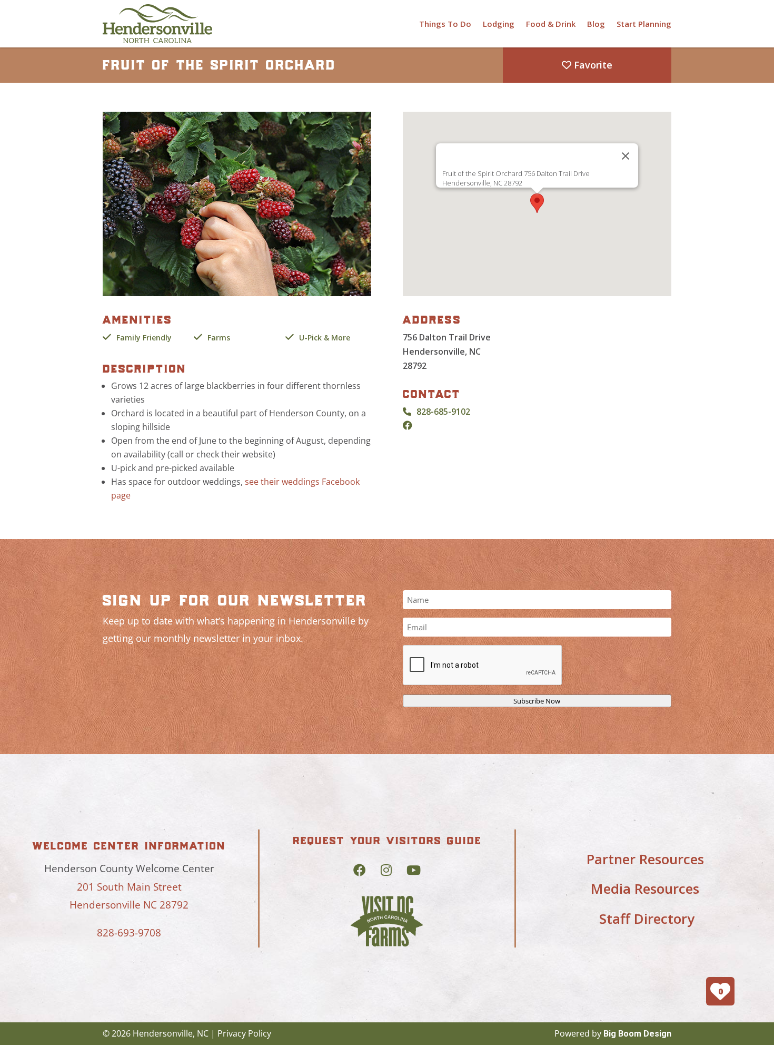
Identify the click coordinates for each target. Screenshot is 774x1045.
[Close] (625, 156)
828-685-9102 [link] (443, 411)
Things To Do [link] (445, 23)
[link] (157, 23)
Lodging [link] (498, 23)
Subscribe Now (536, 701)
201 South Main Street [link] (129, 887)
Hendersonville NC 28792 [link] (129, 905)
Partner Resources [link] (645, 858)
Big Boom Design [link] (637, 1034)
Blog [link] (596, 23)
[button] (537, 203)
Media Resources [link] (645, 888)
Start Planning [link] (644, 23)
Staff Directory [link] (646, 918)
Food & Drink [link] (550, 23)
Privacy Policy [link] (244, 1033)
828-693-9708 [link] (129, 933)
